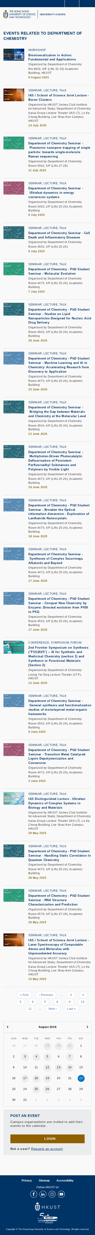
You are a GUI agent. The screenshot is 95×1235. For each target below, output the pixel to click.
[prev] (7, 1027)
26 (14, 1045)
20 (58, 1078)
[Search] (88, 3)
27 (25, 1045)
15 (81, 1067)
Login (49, 1138)
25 (36, 1089)
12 (47, 1067)
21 (70, 1078)
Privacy (27, 1180)
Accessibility (65, 1180)
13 (58, 1067)
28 (36, 1045)
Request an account (47, 1149)
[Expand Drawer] (72, 3)
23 (14, 1089)
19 (47, 1078)
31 (70, 1045)
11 (31, 1008)
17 (25, 1078)
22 (81, 1078)
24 (25, 1089)
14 (70, 1067)
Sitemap (44, 1180)
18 (36, 1078)
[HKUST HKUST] (19, 14)
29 (47, 1045)
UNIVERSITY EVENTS (53, 14)
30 (58, 1045)
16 (14, 1078)
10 (84, 1001)
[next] (87, 1027)
